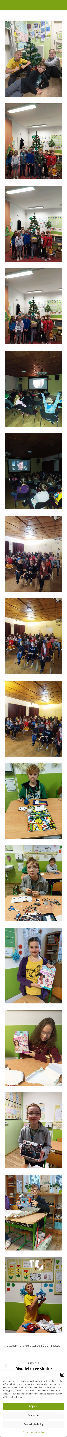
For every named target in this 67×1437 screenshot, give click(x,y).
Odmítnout (33, 1415)
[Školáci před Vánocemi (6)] (33, 471)
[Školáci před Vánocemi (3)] (33, 224)
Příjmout (33, 1406)
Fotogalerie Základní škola (33, 1346)
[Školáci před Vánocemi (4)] (33, 306)
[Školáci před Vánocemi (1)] (33, 59)
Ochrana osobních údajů (33, 1432)
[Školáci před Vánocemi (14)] (33, 1130)
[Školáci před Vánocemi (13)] (33, 1048)
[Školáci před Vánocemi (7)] (33, 554)
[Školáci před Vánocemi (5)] (33, 389)
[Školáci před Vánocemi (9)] (33, 719)
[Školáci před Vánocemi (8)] (33, 636)
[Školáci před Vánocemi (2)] (33, 141)
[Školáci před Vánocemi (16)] (33, 1295)
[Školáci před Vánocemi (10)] (33, 801)
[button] (62, 1374)
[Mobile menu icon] (5, 5)
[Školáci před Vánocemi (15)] (33, 1212)
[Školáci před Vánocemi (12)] (33, 965)
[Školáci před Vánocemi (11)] (33, 883)
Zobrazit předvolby (33, 1424)
